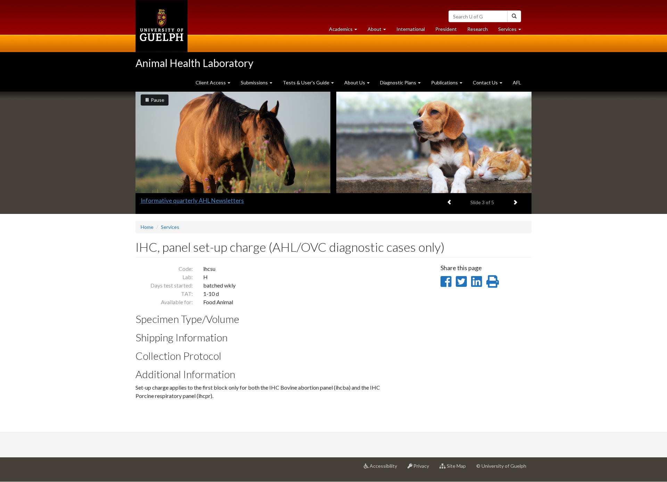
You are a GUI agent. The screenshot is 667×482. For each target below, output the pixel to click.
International (410, 29)
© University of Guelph (501, 466)
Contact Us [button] (486, 82)
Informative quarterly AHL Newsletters (192, 200)
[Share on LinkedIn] (476, 281)
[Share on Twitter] (461, 281)
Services (170, 227)
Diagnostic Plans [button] (398, 82)
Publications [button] (445, 82)
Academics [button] (345, 31)
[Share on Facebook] (445, 281)
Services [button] (512, 31)
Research (480, 31)
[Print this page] (492, 281)
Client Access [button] (211, 82)
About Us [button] (355, 82)
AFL (517, 82)
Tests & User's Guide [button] (306, 82)
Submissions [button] (255, 82)
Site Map (458, 469)
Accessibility (385, 469)
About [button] (379, 31)
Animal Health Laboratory (194, 63)
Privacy (423, 469)
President (446, 29)
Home (147, 227)
